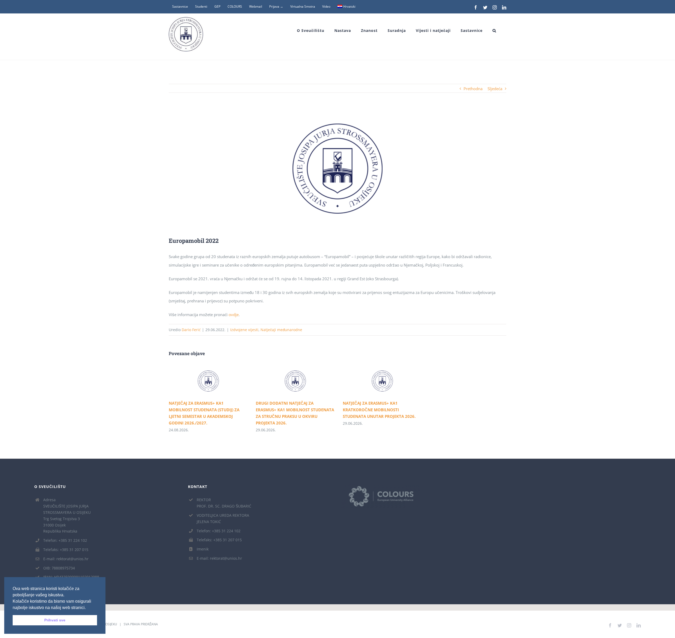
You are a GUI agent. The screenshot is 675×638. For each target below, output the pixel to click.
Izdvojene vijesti (244, 329)
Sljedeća (495, 88)
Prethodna (473, 88)
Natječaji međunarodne (281, 329)
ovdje (234, 314)
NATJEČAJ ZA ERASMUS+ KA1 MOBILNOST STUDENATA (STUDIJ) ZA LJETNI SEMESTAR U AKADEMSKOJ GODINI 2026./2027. (201, 381)
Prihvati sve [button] (54, 620)
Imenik (203, 549)
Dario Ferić (191, 329)
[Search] (494, 30)
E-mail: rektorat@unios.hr (66, 558)
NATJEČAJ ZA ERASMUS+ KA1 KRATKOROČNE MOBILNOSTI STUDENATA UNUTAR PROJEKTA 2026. (375, 381)
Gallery (216, 381)
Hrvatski (349, 6)
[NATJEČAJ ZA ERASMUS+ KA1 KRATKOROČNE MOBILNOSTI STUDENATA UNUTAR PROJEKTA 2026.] (382, 381)
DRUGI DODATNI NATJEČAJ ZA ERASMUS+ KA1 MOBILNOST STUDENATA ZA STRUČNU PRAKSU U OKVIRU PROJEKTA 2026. (288, 381)
